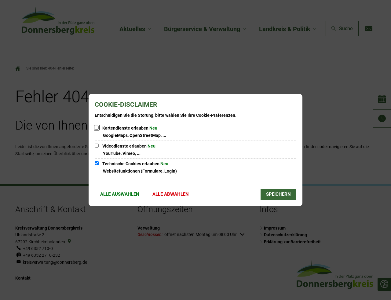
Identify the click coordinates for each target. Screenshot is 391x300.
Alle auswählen (119, 194)
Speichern (278, 194)
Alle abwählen (170, 194)
